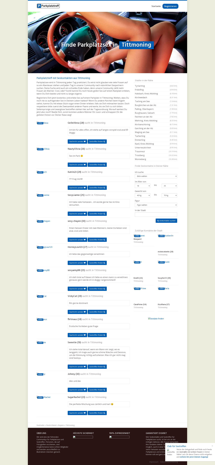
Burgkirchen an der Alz (156, 105)
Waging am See (156, 132)
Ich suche (139, 172)
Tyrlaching (156, 86)
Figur (137, 200)
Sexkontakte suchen (167, 220)
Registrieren (170, 6)
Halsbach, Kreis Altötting (156, 93)
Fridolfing (156, 89)
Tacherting (156, 136)
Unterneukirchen (156, 147)
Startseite (156, 6)
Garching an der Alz (156, 128)
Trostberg (156, 155)
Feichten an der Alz (156, 116)
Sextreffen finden (96, 141)
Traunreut (156, 151)
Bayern (61, 425)
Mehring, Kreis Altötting (156, 120)
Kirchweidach (156, 97)
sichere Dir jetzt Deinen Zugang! (194, 457)
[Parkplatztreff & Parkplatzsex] (48, 6)
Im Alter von (140, 181)
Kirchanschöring (156, 124)
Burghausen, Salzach (156, 113)
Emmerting (156, 140)
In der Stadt (140, 210)
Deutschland (51, 425)
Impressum (153, 462)
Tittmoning (99, 122)
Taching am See (156, 101)
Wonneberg (156, 159)
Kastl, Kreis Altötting (156, 143)
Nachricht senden (76, 141)
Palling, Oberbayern (156, 109)
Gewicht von (140, 191)
